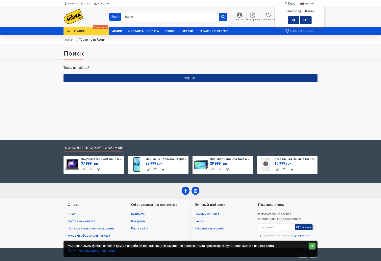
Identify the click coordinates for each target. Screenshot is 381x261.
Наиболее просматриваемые (93, 148)
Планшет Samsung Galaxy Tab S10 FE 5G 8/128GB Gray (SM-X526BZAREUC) (230, 158)
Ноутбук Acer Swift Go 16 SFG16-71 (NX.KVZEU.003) (101, 158)
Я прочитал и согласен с (287, 235)
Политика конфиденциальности (91, 250)
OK (312, 246)
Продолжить (190, 78)
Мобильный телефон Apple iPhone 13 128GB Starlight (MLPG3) (166, 158)
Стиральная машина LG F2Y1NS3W (295, 158)
